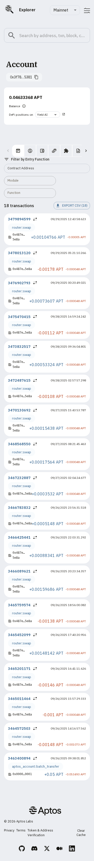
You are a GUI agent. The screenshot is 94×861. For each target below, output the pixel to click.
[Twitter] (47, 849)
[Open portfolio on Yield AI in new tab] (63, 114)
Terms (21, 830)
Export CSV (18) (74, 205)
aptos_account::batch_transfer (35, 766)
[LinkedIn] (72, 849)
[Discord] (34, 849)
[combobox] (65, 10)
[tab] (18, 151)
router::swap (21, 227)
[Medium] (59, 849)
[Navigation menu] (87, 10)
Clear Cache (81, 832)
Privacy (9, 830)
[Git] (22, 849)
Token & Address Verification (40, 832)
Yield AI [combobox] (42, 114)
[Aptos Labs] (45, 811)
